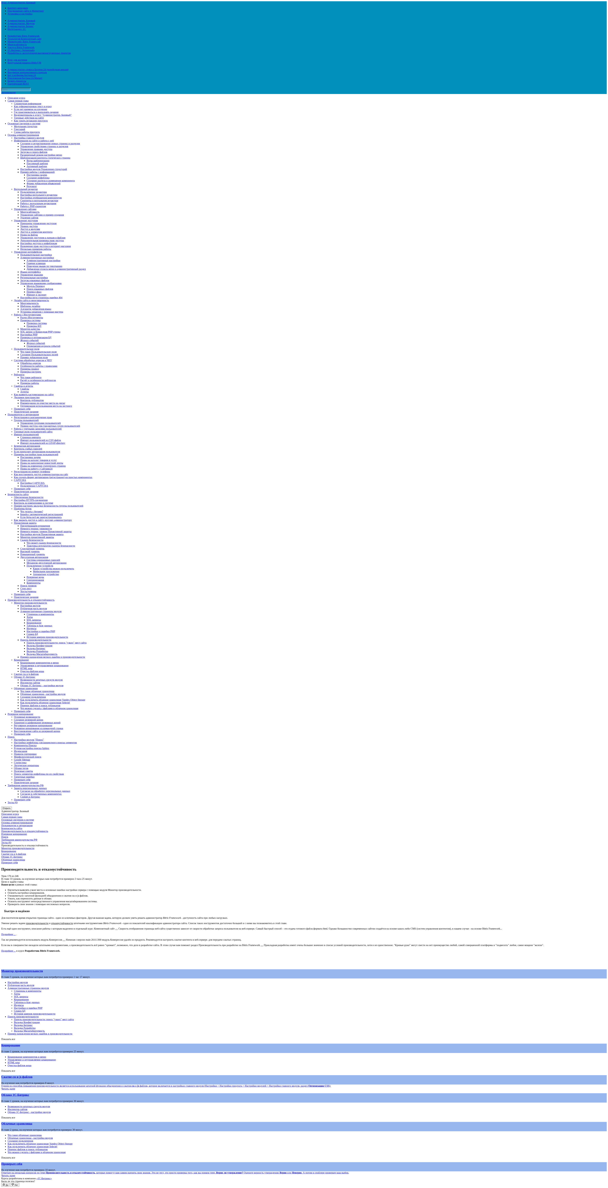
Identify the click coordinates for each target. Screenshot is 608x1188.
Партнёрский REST (18, 83)
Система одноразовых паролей (43, 560)
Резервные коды (35, 577)
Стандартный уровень (32, 548)
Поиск (11, 737)
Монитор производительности (30, 602)
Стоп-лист (26, 588)
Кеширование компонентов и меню (39, 662)
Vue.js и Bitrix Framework (21, 47)
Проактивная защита (25, 523)
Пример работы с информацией (37, 172)
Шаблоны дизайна (30, 306)
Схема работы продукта (27, 132)
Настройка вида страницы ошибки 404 (41, 297)
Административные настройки (37, 257)
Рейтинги (19, 374)
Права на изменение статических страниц (43, 466)
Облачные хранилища (26, 688)
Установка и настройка (20, 13)
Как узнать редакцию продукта (31, 120)
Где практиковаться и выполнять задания (36, 112)
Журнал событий (29, 340)
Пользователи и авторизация (23, 414)
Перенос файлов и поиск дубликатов (40, 705)
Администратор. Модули (21, 23)
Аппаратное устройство (46, 574)
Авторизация (8, 92)
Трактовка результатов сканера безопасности (51, 545)
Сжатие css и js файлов (26, 674)
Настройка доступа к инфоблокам (38, 243)
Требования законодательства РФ (26, 785)
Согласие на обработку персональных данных (45, 791)
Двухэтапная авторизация (34, 557)
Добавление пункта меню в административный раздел (56, 269)
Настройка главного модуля (29, 137)
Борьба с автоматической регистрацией (41, 514)
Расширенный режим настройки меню (41, 155)
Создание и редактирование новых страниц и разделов (50, 143)
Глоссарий (19, 129)
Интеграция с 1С (17, 29)
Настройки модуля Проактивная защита (41, 534)
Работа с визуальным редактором (38, 203)
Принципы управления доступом (38, 223)
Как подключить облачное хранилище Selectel (45, 702)
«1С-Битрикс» (44, 1178)
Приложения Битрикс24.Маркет (25, 78)
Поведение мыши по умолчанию (44, 266)
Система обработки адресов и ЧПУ (33, 360)
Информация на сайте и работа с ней (34, 140)
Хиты (30, 617)
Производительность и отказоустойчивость (31, 600)
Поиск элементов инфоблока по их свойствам (39, 774)
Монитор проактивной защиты (37, 537)
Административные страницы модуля (40, 611)
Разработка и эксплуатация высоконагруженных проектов (39, 53)
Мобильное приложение (46, 571)
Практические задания (26, 411)
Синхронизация (35, 580)
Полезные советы (23, 771)
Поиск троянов (28, 585)
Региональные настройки (34, 277)
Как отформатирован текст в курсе (33, 106)
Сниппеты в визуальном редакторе (39, 200)
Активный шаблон (37, 166)
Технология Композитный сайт (24, 38)
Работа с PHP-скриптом (33, 206)
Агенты (24, 391)
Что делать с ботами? (31, 511)
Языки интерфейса (30, 272)
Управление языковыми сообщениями (41, 283)
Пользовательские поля (26, 349)
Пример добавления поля (34, 357)
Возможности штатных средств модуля (41, 679)
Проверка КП (34, 326)
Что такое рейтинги (30, 377)
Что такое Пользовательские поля (38, 351)
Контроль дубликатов (32, 400)
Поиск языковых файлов (40, 289)
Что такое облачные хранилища (37, 691)
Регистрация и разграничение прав (33, 417)
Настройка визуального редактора (38, 195)
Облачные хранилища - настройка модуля (42, 694)
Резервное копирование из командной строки (38, 728)
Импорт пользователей (26, 434)
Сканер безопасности (31, 540)
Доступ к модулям (30, 229)
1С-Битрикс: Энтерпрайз (21, 50)
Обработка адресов (30, 363)
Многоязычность (29, 303)
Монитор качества (30, 329)
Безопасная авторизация (27, 446)
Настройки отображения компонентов (41, 197)
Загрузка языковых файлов (34, 280)
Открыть (7, 808)
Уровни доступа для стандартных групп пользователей (50, 426)
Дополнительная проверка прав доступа (42, 240)
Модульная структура (25, 126)
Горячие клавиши (36, 263)
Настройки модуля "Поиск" (29, 739)
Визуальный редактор (26, 189)
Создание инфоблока (38, 177)
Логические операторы (26, 765)
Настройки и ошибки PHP (41, 631)
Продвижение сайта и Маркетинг (26, 11)
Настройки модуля (30, 605)
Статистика (20, 762)
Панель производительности (35, 640)
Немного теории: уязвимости (36, 528)
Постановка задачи (37, 175)
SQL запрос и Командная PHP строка (40, 331)
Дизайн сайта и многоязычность (31, 300)
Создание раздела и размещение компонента (51, 180)
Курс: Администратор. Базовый (18, 2)
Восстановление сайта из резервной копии (37, 731)
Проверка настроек (30, 371)
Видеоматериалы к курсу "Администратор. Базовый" (43, 115)
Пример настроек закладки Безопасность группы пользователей (48, 505)
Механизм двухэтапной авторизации (46, 563)
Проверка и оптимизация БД (35, 337)
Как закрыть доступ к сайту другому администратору (43, 520)
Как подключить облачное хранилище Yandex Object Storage (52, 699)
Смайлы (24, 388)
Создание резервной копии (28, 719)
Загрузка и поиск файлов (33, 152)
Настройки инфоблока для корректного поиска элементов (45, 742)
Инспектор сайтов (30, 682)
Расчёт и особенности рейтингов (38, 380)
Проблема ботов (23, 508)
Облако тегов (21, 768)
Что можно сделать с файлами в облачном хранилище (49, 708)
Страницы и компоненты (40, 614)
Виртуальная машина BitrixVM (24, 62)
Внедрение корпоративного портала (27, 72)
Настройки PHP (29, 334)
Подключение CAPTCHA (34, 485)
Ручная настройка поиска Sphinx (31, 748)
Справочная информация (27, 103)
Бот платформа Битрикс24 (22, 75)
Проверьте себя (22, 408)
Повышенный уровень (32, 554)
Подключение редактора (33, 192)
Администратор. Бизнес (21, 26)
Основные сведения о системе (24, 123)
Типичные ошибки (24, 776)
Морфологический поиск (27, 756)
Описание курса (16, 98)
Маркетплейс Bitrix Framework (24, 41)
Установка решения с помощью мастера (41, 311)
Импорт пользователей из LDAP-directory (42, 443)
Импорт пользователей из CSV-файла (40, 440)
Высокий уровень (30, 551)
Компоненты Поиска (25, 745)
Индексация (20, 751)
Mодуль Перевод (36, 286)
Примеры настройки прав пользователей (36, 454)
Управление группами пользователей (40, 423)
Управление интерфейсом (28, 252)
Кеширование (34, 622)
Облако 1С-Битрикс (24, 677)
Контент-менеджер (18, 8)
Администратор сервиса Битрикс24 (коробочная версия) (38, 69)
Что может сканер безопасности (44, 543)
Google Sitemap (22, 759)
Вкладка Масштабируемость (42, 654)
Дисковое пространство (27, 397)
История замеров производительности (47, 637)
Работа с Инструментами (27, 314)
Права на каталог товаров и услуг (38, 460)
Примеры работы (29, 383)
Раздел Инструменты (31, 317)
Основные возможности (27, 717)
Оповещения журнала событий (43, 346)
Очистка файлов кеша (32, 671)
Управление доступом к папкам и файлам (42, 237)
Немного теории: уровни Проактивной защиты (46, 531)
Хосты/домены (28, 591)
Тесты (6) (13, 802)
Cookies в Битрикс (30, 796)
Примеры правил (29, 369)
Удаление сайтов (29, 217)
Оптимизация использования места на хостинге (46, 406)
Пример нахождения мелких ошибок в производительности (52, 657)
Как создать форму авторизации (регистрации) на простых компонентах (53, 477)
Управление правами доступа (36, 149)
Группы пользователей (26, 420)
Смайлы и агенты (23, 386)
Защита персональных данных (30, 788)
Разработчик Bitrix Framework (24, 36)
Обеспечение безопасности (28, 497)
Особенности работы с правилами (38, 366)
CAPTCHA (20, 480)
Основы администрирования (23, 135)
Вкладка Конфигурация (39, 645)
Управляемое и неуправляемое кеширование (44, 665)
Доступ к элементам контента (36, 232)
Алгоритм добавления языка (35, 309)
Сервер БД (32, 634)
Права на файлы (29, 234)
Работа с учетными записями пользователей (38, 428)
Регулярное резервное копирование (33, 725)
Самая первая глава (18, 100)
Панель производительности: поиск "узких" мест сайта (56, 642)
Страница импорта (30, 437)
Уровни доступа (29, 226)
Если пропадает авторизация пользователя (37, 451)
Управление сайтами (25, 209)
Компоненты (34, 582)
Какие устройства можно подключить (53, 568)
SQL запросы (34, 620)
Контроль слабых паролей (28, 448)
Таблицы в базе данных (39, 625)
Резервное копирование (20, 714)
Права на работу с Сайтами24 (36, 468)
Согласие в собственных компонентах (41, 794)
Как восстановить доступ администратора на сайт (41, 474)
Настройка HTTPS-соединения (31, 500)
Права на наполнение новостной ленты (41, 463)
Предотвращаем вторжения (35, 525)
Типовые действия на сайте (29, 117)
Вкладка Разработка (37, 651)
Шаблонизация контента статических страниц (45, 157)
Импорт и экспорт (36, 294)
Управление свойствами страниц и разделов (44, 146)
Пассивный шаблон (37, 163)
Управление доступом (26, 220)
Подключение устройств (40, 565)
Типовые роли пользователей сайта (33, 431)
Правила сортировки (25, 754)
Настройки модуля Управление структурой (43, 169)
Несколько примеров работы (35, 249)
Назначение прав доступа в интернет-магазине (45, 246)
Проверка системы (30, 320)
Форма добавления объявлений (43, 183)
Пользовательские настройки (36, 254)
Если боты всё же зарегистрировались (41, 517)
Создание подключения (33, 697)
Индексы (31, 628)
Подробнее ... (8, 934)
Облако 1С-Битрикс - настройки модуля (41, 685)
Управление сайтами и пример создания (42, 214)
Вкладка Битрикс (36, 648)
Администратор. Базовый (21, 20)
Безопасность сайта (18, 494)
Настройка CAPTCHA (32, 483)
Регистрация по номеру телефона (32, 471)
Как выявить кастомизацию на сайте (34, 394)
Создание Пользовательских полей (39, 354)
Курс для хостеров (17, 59)
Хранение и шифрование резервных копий (37, 722)
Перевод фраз (34, 292)
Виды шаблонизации (38, 160)
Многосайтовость (17, 44)
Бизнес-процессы (17, 81)
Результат (32, 186)
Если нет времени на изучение (30, 109)
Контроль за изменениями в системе (33, 503)
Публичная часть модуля (33, 608)
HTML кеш (26, 668)
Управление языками (31, 274)
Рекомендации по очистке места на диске (42, 403)
